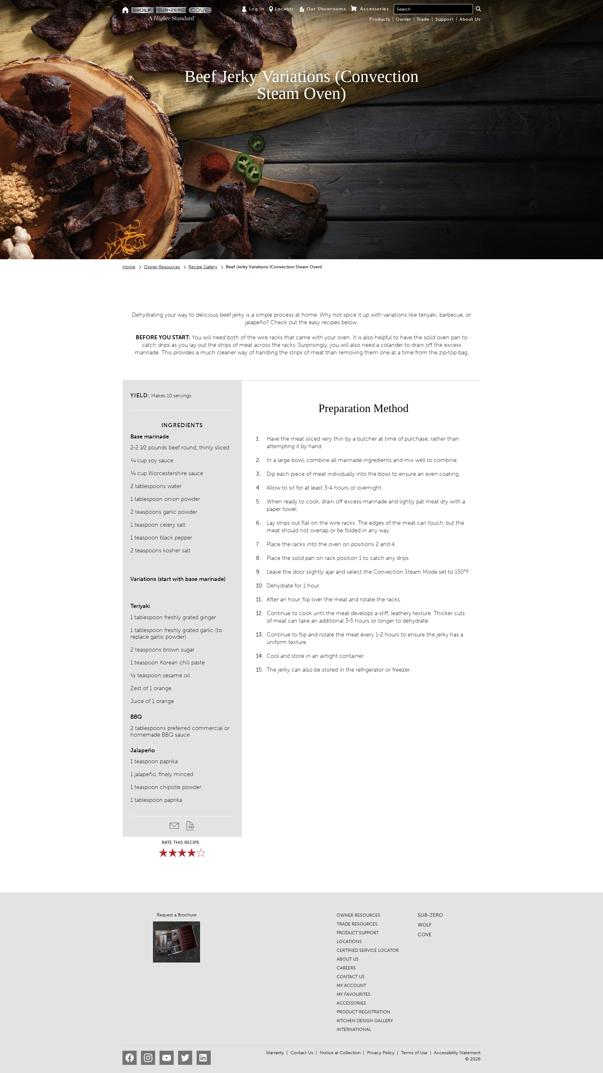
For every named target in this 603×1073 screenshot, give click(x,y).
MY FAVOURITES (354, 994)
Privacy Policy (380, 1052)
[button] (478, 8)
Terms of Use (414, 1052)
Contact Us (302, 1052)
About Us (470, 19)
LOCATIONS (349, 941)
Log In (256, 9)
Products (379, 19)
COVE (425, 934)
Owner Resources (162, 267)
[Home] (125, 10)
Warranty (275, 1052)
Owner (403, 19)
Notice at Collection (340, 1052)
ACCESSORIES (351, 1003)
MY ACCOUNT (351, 985)
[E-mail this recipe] (178, 827)
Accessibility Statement (457, 1052)
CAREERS (346, 968)
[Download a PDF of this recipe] (190, 827)
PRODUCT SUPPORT (358, 933)
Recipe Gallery (202, 267)
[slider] (182, 852)
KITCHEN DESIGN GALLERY (365, 1020)
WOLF (425, 925)
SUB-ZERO (430, 915)
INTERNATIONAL (354, 1029)
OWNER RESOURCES (358, 915)
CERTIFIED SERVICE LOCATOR (368, 950)
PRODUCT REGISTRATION (363, 1012)
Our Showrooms (326, 9)
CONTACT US (351, 976)
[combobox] (433, 9)
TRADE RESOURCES (357, 924)
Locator (284, 9)
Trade (423, 19)
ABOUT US (348, 959)
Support (444, 19)
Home (128, 267)
